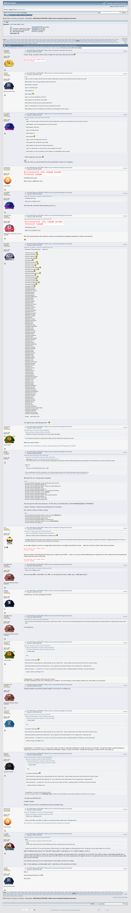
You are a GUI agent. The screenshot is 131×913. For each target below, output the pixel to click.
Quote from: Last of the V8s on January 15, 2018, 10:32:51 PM (40, 457)
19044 (15, 39)
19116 (47, 42)
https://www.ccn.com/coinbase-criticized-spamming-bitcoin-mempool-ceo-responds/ (47, 823)
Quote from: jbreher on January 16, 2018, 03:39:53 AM (37, 837)
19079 (26, 40)
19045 (19, 39)
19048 (29, 39)
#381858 (125, 809)
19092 (73, 40)
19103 (114, 40)
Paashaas (6, 50)
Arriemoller (7, 426)
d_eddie (6, 833)
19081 (33, 40)
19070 (110, 39)
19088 (59, 40)
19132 (105, 42)
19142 (26, 43)
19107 (15, 42)
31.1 (22, 12)
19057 (62, 39)
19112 (33, 42)
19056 (59, 39)
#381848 (125, 427)
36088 (35, 43)
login (18, 9)
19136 (4, 43)
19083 (41, 40)
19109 (22, 42)
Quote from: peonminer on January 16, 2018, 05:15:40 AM (37, 196)
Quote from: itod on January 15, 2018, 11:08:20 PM (36, 455)
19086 (52, 40)
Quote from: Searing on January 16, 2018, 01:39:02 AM (37, 645)
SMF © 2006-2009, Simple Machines (71, 910)
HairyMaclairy (8, 564)
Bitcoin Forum (7, 18)
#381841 (125, 51)
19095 (85, 40)
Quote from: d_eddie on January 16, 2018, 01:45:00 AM (38, 840)
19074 (8, 40)
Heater (5, 451)
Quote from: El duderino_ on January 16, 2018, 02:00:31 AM (38, 247)
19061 (77, 39)
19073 (4, 40)
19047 (26, 39)
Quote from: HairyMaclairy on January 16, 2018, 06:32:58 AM (38, 812)
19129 (94, 42)
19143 (30, 43)
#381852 (125, 591)
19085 (48, 40)
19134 (113, 42)
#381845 (125, 193)
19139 (15, 43)
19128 (91, 42)
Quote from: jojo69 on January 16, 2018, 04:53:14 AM (36, 117)
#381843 (125, 114)
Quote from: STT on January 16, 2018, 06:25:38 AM (36, 619)
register (23, 9)
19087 (55, 40)
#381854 (125, 642)
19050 (37, 39)
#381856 (125, 711)
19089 (63, 40)
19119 (58, 42)
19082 (37, 40)
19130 (98, 42)
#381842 (125, 73)
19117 (51, 42)
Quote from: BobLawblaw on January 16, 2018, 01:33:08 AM (40, 647)
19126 (83, 42)
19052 (44, 39)
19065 (91, 39)
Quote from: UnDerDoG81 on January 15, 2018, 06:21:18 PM (40, 533)
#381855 (125, 685)
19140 (19, 43)
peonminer (7, 167)
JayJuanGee (7, 215)
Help (12, 14)
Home (7, 14)
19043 (11, 39)
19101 (107, 40)
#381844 (125, 168)
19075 (12, 40)
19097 (92, 40)
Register (25, 14)
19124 (76, 42)
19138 (12, 43)
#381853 (125, 616)
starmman (7, 711)
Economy (14, 18)
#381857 (125, 754)
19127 (87, 42)
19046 (22, 39)
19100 (103, 40)
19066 (95, 39)
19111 (29, 42)
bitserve (6, 753)
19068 (102, 39)
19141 (22, 43)
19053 (48, 39)
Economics (21, 18)
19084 (44, 40)
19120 (61, 42)
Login (20, 14)
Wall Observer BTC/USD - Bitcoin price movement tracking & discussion (54, 18)
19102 (110, 40)
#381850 (125, 528)
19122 (69, 42)
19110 (26, 42)
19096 (89, 40)
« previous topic (124, 39)
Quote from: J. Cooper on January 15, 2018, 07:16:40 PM (37, 531)
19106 (12, 42)
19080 (30, 40)
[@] (7, 547)
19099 (100, 40)
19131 (102, 42)
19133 (109, 42)
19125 (80, 42)
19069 (106, 39)
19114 (40, 42)
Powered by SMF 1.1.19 (56, 910)
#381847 (125, 244)
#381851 (125, 565)
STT (5, 527)
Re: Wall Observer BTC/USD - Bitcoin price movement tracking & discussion (49, 50)
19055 (55, 39)
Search (16, 14)
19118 (54, 42)
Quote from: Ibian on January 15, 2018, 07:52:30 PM (38, 432)
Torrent (24, 12)
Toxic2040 (7, 113)
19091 (70, 40)
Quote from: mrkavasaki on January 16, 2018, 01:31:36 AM (40, 649)
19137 (8, 43)
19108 (19, 42)
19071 (113, 39)
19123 (72, 42)
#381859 (125, 834)
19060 (73, 39)
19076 (15, 40)
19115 (44, 42)
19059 (70, 39)
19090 (66, 40)
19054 (51, 39)
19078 (22, 40)
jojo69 (5, 73)
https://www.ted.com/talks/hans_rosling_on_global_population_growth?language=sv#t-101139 (49, 446)
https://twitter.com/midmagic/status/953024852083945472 (45, 459)
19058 (66, 39)
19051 (40, 39)
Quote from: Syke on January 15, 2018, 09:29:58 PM (36, 430)
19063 (84, 39)
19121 (65, 42)
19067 (99, 39)
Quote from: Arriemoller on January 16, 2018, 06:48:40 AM (38, 757)
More (30, 14)
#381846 (125, 216)
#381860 (125, 868)
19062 (80, 39)
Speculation (29, 18)
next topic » (125, 40)
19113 (37, 42)
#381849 (125, 452)
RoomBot (6, 244)
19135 (116, 42)
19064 (88, 39)
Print (125, 43)
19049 (33, 39)
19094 (81, 40)
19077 (19, 40)
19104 (4, 42)
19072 (117, 39)
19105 (8, 42)
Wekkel (6, 590)
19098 (96, 40)
